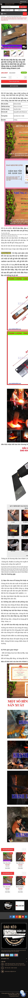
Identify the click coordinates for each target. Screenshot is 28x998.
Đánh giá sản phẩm (14, 89)
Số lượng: (3, 77)
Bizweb (17, 996)
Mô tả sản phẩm (14, 86)
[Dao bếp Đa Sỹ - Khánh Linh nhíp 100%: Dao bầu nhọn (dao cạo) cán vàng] (20, 856)
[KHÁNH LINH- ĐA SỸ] (14, 936)
